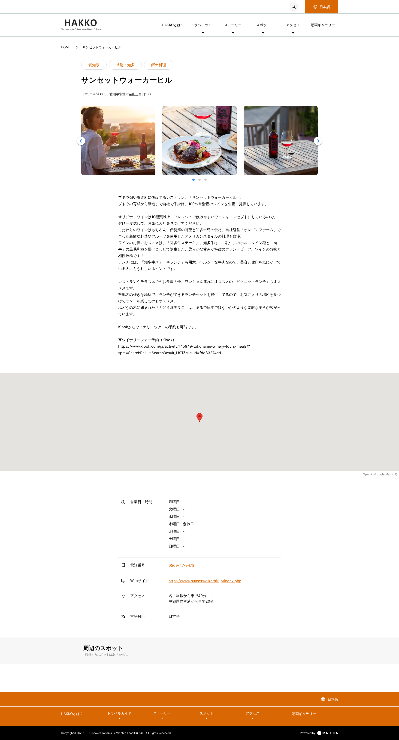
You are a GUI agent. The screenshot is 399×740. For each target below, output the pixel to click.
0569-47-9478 (181, 565)
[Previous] (81, 141)
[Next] (318, 141)
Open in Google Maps (378, 474)
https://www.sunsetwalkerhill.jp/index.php (205, 580)
